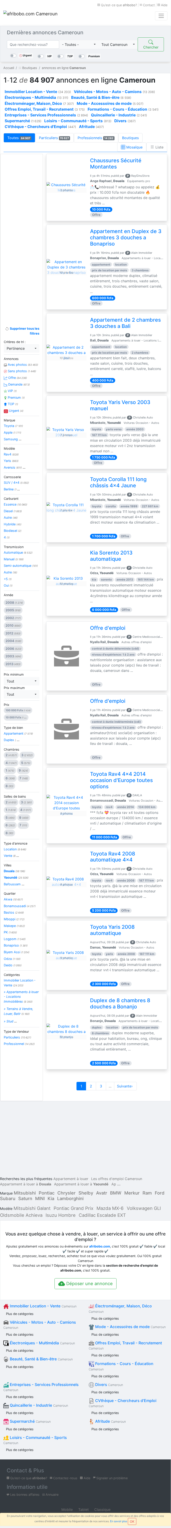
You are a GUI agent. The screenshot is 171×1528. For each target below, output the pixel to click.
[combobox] (79, 44)
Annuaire (51, 1494)
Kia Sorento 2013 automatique (111, 556)
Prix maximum (14, 688)
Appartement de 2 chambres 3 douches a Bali (125, 323)
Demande (18, 384)
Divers (108, 1384)
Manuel (14, 559)
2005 (13, 610)
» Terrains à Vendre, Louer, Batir (18, 1011)
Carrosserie (12, 477)
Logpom (15, 939)
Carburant (11, 498)
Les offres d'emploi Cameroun (116, 1178)
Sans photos (21, 371)
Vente (11, 855)
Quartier (10, 893)
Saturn (25, 1198)
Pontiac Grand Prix (73, 1208)
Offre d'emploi (107, 628)
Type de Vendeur (16, 1031)
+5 (8, 579)
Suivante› (125, 1086)
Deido (13, 965)
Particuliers (54, 138)
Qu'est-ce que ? (118, 5)
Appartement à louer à (25, 1184)
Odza (12, 959)
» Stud (10, 1021)
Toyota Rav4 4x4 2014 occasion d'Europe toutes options (121, 780)
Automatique (18, 552)
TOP (12, 404)
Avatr (101, 1193)
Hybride (12, 524)
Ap (113, 1184)
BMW (115, 1193)
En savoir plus (118, 1521)
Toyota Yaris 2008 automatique (112, 930)
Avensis (14, 467)
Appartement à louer (70, 1178)
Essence (15, 504)
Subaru (7, 1198)
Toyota (13, 426)
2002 (13, 618)
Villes (8, 865)
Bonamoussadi (20, 906)
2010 (13, 625)
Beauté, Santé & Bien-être (41, 1359)
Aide (163, 5)
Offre (17, 378)
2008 (14, 602)
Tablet (83, 1509)
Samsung (12, 439)
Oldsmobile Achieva (21, 1215)
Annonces (11, 359)
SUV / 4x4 (16, 482)
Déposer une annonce (89, 1283)
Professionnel (19, 1044)
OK (132, 1521)
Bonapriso (16, 945)
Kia (51, 1198)
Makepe (14, 926)
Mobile (66, 1509)
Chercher (151, 47)
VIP (12, 391)
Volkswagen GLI (144, 1208)
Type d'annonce (15, 843)
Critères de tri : (15, 342)
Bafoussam (14, 884)
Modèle (9, 448)
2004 (13, 641)
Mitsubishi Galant (32, 1208)
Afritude (110, 1421)
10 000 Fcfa (16, 717)
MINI (40, 1198)
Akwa (13, 899)
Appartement (18, 733)
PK (10, 932)
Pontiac (46, 1193)
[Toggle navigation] (161, 15)
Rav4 (11, 454)
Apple (12, 432)
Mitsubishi (25, 1193)
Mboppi (14, 919)
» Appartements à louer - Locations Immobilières (21, 996)
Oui (8, 585)
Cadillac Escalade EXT (102, 1215)
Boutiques (130, 138)
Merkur (132, 1193)
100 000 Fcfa (18, 710)
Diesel (13, 511)
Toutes (18, 138)
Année (8, 595)
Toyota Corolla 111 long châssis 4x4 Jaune (118, 482)
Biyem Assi (16, 952)
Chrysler (66, 1193)
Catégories (12, 975)
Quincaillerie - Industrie (38, 1405)
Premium (16, 397)
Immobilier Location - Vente (20, 982)
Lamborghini (70, 1198)
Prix (6, 705)
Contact (148, 5)
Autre (11, 517)
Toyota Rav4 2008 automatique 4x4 (112, 857)
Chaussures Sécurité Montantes (115, 163)
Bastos (14, 912)
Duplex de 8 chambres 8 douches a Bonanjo (120, 1003)
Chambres (11, 749)
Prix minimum (14, 674)
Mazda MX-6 (110, 1208)
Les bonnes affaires (24, 1494)
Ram (147, 1193)
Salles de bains (15, 796)
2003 (13, 656)
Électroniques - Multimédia (42, 1343)
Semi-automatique (21, 565)
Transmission (14, 547)
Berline (12, 489)
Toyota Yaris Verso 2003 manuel (120, 405)
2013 (13, 664)
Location (15, 849)
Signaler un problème (111, 1478)
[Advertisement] (21, 228)
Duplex (11, 740)
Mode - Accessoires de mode (130, 1326)
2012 (13, 633)
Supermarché (30, 1421)
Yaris (11, 461)
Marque (9, 420)
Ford (160, 1193)
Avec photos (22, 364)
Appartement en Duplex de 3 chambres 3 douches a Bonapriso (125, 237)
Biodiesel (12, 530)
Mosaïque (134, 147)
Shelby (85, 1193)
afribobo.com (99, 1246)
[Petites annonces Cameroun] (31, 15)
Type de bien (13, 727)
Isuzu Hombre (61, 1215)
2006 (13, 648)
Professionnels (95, 138)
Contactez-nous (64, 1478)
